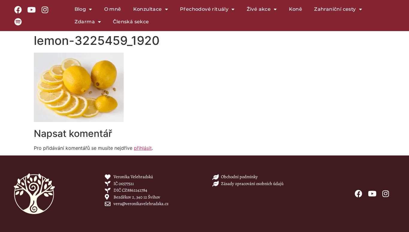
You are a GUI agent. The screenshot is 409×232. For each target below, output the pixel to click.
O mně (112, 9)
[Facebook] (18, 10)
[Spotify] (18, 22)
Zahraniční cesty (335, 9)
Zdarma (85, 22)
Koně (295, 9)
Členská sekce (131, 22)
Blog (80, 9)
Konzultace (147, 9)
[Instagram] (45, 10)
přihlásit (143, 148)
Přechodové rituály (204, 9)
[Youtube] (31, 10)
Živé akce (259, 9)
